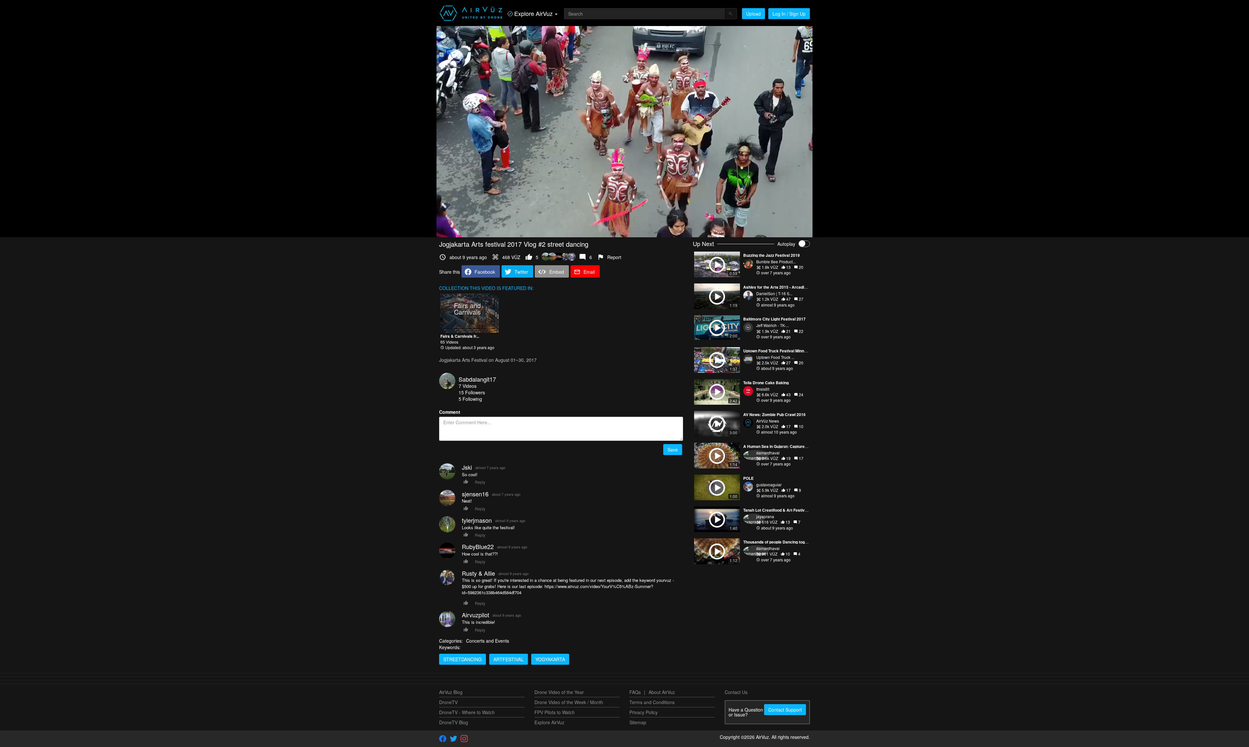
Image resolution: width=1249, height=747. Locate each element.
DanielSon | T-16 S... (774, 293)
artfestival (508, 659)
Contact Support (785, 709)
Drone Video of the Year (559, 692)
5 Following (470, 399)
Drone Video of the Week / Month (568, 702)
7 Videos (468, 386)
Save (672, 449)
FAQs (635, 692)
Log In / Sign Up (789, 13)
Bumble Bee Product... (776, 261)
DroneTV (448, 702)
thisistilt (762, 389)
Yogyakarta (550, 659)
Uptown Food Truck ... (775, 357)
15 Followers (472, 392)
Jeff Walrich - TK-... (772, 325)
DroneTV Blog (453, 722)
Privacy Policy (643, 712)
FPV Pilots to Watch (554, 712)
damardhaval (768, 452)
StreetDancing (462, 659)
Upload (753, 13)
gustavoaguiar (769, 484)
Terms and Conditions (652, 702)
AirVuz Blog (451, 692)
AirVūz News (767, 421)
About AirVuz (662, 692)
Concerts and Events (487, 640)
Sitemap (637, 722)
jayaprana (765, 516)
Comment (449, 412)
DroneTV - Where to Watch (467, 712)
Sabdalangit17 (477, 379)
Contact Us (736, 692)
